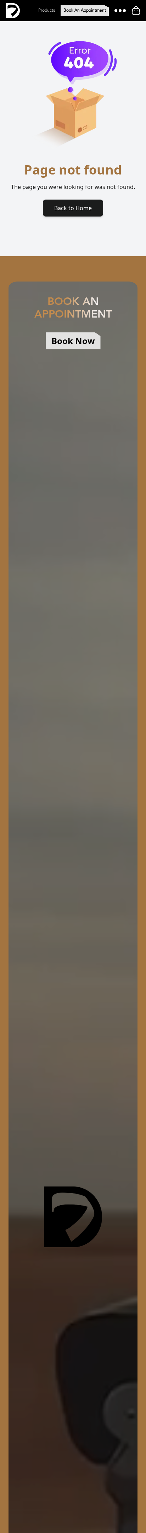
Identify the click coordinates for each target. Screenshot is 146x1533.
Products (46, 10)
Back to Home (73, 208)
